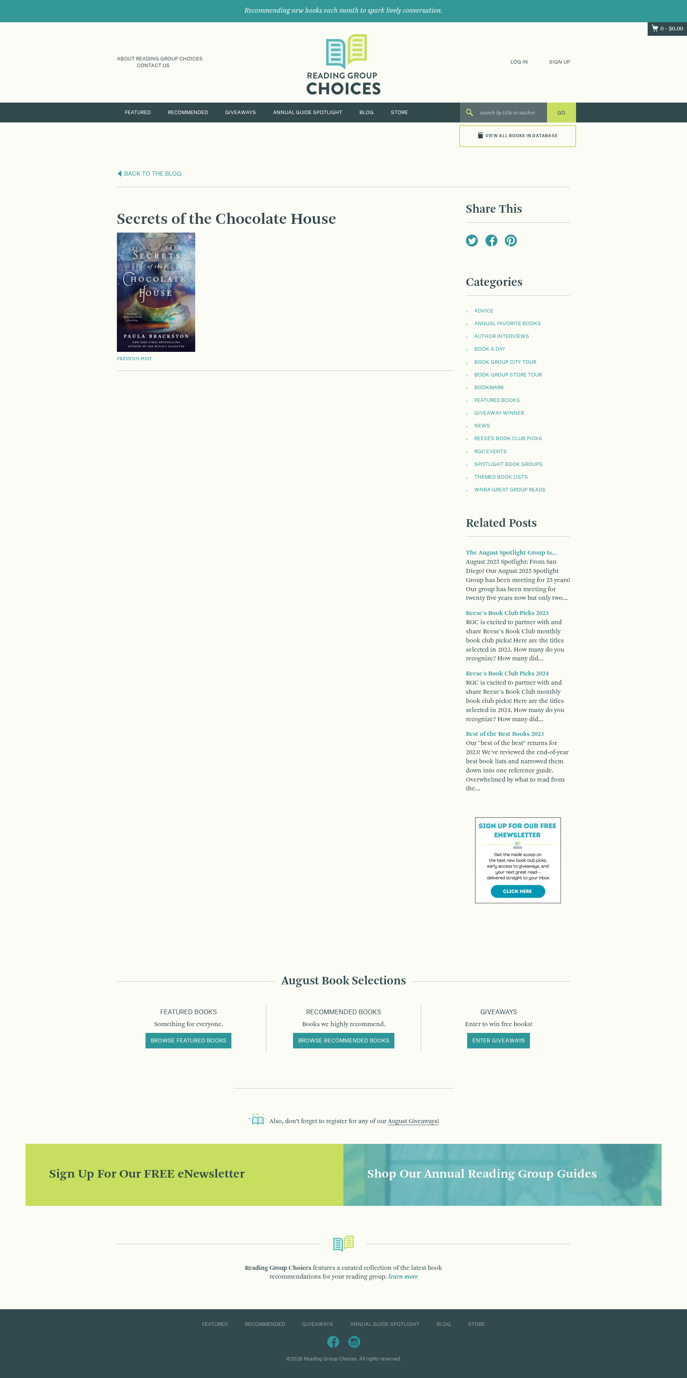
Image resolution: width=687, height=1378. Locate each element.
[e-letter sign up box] (518, 860)
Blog (366, 112)
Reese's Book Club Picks (508, 438)
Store (399, 112)
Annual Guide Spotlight (307, 112)
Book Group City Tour (505, 362)
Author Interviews (501, 336)
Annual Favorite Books (507, 323)
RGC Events (490, 451)
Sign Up (559, 62)
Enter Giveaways (498, 1040)
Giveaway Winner (499, 413)
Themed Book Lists (501, 477)
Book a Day (489, 349)
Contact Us (153, 65)
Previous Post (134, 359)
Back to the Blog (152, 174)
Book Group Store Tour (508, 375)
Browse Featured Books (188, 1040)
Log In (519, 62)
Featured (138, 112)
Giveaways (240, 112)
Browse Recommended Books (343, 1040)
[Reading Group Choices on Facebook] (333, 1341)
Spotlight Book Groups (508, 464)
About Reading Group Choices (160, 58)
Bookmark (489, 387)
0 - (671, 29)
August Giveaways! (413, 1121)
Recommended (188, 112)
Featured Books (497, 400)
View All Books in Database (521, 136)
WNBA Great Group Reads (510, 489)
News (482, 425)
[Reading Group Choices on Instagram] (354, 1341)
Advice (483, 311)
